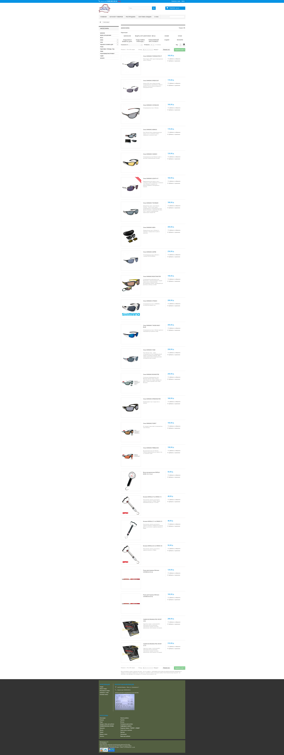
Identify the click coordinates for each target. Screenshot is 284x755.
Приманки (102, 728)
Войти (183, 1)
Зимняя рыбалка (124, 718)
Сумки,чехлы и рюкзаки (126, 730)
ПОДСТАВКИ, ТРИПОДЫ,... (140, 40)
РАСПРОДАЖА (130, 17)
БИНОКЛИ (102, 33)
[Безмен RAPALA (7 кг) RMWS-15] (131, 505)
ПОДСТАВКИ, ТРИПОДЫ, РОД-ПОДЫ (107, 50)
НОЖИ (101, 40)
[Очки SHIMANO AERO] (131, 236)
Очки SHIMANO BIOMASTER (151, 374)
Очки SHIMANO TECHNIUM (150, 203)
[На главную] (100, 22)
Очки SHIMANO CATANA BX (151, 105)
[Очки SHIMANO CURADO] (131, 163)
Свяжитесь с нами (176, 1)
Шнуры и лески (103, 734)
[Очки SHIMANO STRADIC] (131, 309)
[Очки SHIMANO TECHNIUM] (131, 211)
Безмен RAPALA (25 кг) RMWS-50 (152, 545)
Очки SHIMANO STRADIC (150, 301)
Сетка (180, 45)
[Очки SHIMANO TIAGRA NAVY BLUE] (131, 334)
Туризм (101, 732)
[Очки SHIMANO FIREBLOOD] (131, 456)
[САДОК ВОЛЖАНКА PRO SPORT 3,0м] (131, 628)
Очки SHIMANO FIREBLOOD (151, 448)
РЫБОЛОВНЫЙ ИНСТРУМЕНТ (107, 53)
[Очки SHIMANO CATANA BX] (131, 114)
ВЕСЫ (101, 37)
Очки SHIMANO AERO (149, 227)
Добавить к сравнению (174, 60)
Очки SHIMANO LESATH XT (150, 178)
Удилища (122, 732)
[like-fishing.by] (112, 8)
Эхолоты (102, 736)
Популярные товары (105, 690)
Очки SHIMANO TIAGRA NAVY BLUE (151, 326)
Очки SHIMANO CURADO (150, 154)
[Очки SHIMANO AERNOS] (131, 138)
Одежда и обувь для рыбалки (107, 724)
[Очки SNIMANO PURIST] (131, 432)
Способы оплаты (104, 694)
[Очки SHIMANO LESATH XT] (131, 187)
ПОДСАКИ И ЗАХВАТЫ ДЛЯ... (127, 40)
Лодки (101, 722)
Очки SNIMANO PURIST (149, 423)
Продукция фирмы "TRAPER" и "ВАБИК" (130, 728)
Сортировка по (124, 44)
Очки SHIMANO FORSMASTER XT (152, 56)
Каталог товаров (116, 17)
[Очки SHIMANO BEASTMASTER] (131, 285)
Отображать (147, 44)
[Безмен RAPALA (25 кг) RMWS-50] (131, 554)
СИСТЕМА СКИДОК (144, 17)
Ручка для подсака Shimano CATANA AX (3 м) (151, 571)
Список (184, 45)
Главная (103, 17)
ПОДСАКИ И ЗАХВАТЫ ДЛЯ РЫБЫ (106, 45)
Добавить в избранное (174, 58)
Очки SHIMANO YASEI (149, 350)
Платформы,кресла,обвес (126, 724)
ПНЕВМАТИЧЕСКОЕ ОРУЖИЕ (107, 726)
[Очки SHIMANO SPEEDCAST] (131, 89)
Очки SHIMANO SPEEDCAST (151, 80)
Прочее (101, 730)
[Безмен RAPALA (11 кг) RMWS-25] (131, 530)
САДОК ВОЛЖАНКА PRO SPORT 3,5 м (152, 644)
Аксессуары (103, 718)
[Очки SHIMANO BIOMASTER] (131, 383)
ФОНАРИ (102, 58)
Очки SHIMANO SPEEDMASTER (152, 399)
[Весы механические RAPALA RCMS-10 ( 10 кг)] (131, 481)
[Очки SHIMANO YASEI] (131, 358)
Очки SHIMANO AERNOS (150, 129)
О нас (156, 17)
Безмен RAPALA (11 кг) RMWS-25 (152, 521)
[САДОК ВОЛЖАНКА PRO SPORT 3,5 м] (131, 652)
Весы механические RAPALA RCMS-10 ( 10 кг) (151, 473)
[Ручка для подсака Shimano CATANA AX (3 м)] (131, 579)
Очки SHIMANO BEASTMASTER (152, 276)
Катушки (102, 720)
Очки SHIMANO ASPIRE (149, 252)
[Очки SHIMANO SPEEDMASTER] (131, 407)
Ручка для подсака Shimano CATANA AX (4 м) (151, 595)
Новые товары (103, 688)
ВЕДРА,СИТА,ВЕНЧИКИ (105, 35)
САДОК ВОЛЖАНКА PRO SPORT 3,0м (152, 620)
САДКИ (101, 55)
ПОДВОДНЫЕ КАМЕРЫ (125, 726)
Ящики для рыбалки (125, 736)
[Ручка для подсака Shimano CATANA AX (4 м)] (131, 603)
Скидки (101, 686)
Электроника (123, 734)
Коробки (122, 720)
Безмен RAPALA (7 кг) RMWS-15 (152, 497)
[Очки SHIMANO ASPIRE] (131, 260)
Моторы (122, 722)
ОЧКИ (101, 42)
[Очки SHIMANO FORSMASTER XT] (131, 65)
